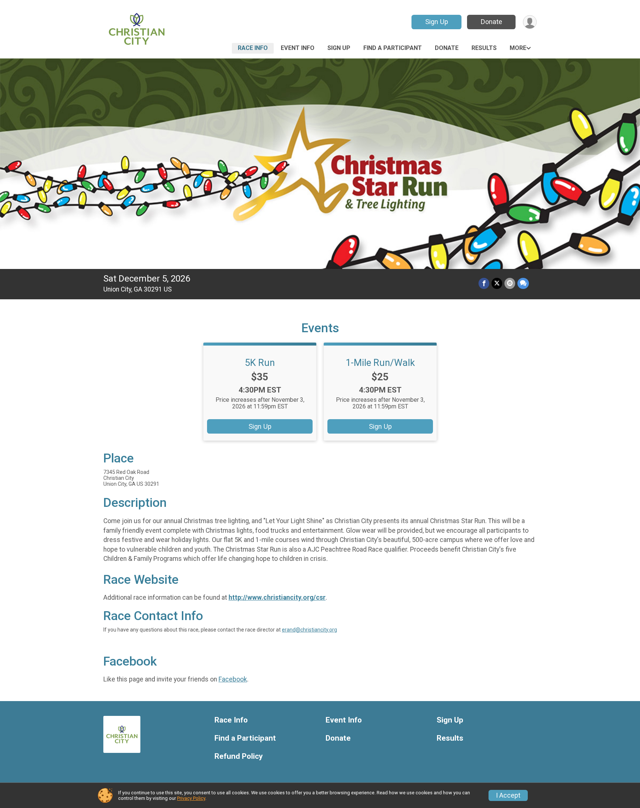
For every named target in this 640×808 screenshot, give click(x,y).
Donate (491, 22)
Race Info (253, 47)
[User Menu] (530, 22)
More (518, 47)
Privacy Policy (191, 798)
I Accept (508, 795)
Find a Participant (392, 47)
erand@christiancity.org (309, 630)
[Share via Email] (509, 283)
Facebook (233, 679)
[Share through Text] (523, 283)
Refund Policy (238, 756)
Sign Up (436, 22)
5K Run (260, 362)
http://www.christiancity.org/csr (277, 597)
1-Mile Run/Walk (380, 362)
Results (484, 47)
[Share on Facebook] (484, 283)
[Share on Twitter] (496, 283)
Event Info (297, 47)
